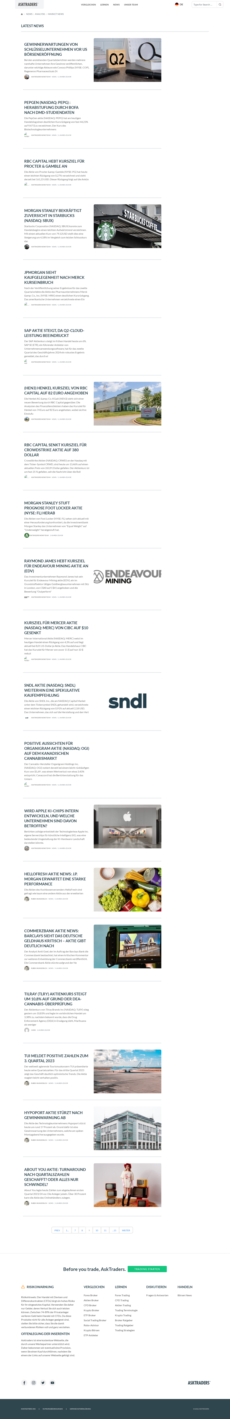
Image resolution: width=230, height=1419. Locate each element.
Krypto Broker (91, 1310)
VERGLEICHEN (88, 4)
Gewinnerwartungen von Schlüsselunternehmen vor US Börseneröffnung (55, 49)
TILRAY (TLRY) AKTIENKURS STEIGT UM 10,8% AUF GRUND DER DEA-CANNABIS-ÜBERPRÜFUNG (55, 999)
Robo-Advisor (91, 1325)
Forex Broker (91, 1295)
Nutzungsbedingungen (55, 1409)
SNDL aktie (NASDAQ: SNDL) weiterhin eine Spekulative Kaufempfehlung (52, 690)
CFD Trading (122, 1300)
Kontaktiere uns (30, 1409)
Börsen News (185, 1295)
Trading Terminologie (126, 1310)
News (116, 4)
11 (105, 1230)
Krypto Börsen (92, 1330)
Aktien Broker (91, 1300)
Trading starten (147, 1268)
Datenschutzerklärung (80, 1409)
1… (67, 1230)
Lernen (104, 4)
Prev (57, 1230)
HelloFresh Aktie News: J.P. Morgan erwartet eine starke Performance (55, 879)
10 (97, 1230)
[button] (179, 4)
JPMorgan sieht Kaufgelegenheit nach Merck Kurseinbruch (54, 277)
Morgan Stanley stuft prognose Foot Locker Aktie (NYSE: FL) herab (53, 508)
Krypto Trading (123, 1315)
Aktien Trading (123, 1305)
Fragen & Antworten (157, 1295)
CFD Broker (90, 1305)
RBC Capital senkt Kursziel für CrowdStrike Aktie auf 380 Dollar (55, 450)
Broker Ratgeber (124, 1320)
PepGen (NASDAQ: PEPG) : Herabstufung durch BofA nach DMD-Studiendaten (51, 107)
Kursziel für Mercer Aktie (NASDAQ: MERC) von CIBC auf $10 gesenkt (56, 627)
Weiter (126, 1230)
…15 (114, 1230)
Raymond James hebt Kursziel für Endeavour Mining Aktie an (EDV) (56, 566)
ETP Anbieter (91, 1335)
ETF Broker (90, 1315)
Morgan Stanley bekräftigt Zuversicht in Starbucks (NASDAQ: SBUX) (53, 215)
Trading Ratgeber (124, 1325)
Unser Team (131, 4)
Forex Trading (122, 1295)
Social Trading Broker (95, 1320)
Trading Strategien (125, 1330)
